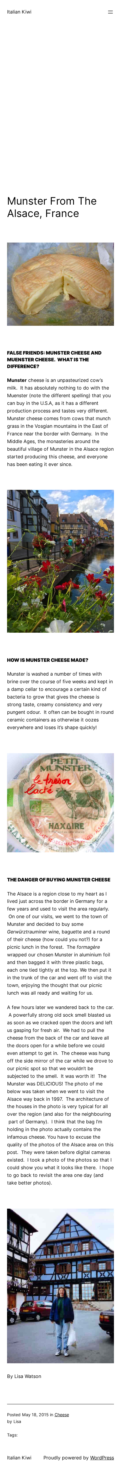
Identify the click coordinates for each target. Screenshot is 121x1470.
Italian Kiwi (19, 12)
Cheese (62, 1414)
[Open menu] (110, 12)
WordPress (102, 1458)
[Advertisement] (60, 122)
